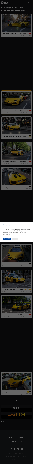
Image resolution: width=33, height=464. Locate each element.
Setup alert (7, 238)
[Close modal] (29, 225)
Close (14, 238)
